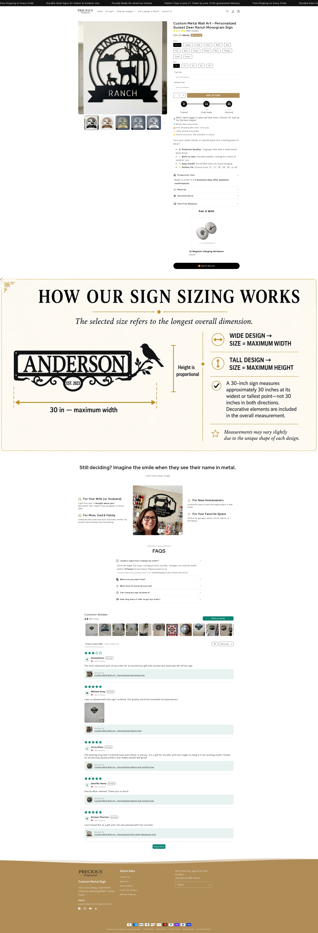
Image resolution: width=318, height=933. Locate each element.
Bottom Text (180, 82)
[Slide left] (81, 123)
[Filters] (215, 644)
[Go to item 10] (212, 630)
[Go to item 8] (185, 630)
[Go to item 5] (145, 630)
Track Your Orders (128, 890)
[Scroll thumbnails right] (231, 630)
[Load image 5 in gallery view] (154, 123)
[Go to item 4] (132, 630)
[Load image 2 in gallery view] (107, 123)
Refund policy (126, 886)
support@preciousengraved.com (134, 572)
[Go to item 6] (159, 630)
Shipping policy (188, 929)
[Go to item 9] (199, 630)
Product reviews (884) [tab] (94, 644)
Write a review (218, 618)
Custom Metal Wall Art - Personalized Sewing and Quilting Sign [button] (124, 767)
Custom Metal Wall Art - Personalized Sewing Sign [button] (118, 731)
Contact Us (125, 877)
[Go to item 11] (226, 630)
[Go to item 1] (91, 630)
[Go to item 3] (118, 630)
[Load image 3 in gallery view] (123, 123)
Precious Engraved (119, 929)
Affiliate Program (128, 894)
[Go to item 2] (105, 630)
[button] (227, 11)
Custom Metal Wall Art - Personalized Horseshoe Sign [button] (119, 675)
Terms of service (174, 929)
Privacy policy (161, 929)
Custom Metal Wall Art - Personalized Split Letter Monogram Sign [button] (125, 834)
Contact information (204, 929)
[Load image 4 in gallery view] (138, 123)
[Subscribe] (209, 885)
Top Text (178, 72)
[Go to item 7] (172, 630)
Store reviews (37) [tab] (112, 644)
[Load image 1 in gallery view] (91, 123)
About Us (124, 881)
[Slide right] (164, 123)
